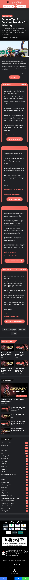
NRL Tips (4, 453)
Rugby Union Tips (7, 495)
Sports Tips (5, 445)
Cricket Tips (5, 471)
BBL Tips (4, 477)
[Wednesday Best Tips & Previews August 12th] (21, 363)
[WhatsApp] (25, 578)
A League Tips (6, 456)
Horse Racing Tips (7, 16)
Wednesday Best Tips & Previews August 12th (20, 370)
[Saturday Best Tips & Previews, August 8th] (5, 431)
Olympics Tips (6, 493)
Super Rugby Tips (7, 485)
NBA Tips (4, 448)
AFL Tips (4, 450)
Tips (14, 333)
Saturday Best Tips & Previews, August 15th (7, 370)
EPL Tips (4, 461)
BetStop (5, 560)
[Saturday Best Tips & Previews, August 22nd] (7, 347)
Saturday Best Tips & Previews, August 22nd (7, 354)
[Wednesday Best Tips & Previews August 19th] (21, 347)
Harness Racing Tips (7, 505)
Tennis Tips (5, 458)
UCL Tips (4, 469)
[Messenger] (18, 578)
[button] (27, 2)
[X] (11, 578)
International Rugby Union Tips (10, 498)
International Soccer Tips (9, 474)
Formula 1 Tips (6, 508)
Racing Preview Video (8, 503)
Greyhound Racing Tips (8, 500)
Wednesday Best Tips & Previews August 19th (20, 354)
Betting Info (5, 511)
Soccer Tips (5, 482)
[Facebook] (3, 578)
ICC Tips (4, 490)
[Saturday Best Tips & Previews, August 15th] (7, 363)
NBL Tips (4, 464)
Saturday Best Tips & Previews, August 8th (17, 429)
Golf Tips (4, 479)
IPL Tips (4, 487)
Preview (22, 329)
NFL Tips (4, 466)
